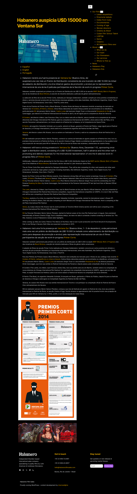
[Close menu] (90, 7)
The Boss (25, 198)
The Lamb (26, 189)
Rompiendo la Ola (103, 111)
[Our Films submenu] (101, 12)
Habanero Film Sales (27, 482)
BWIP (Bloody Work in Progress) (104, 91)
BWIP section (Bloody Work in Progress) (104, 161)
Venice (24, 207)
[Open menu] (82, 41)
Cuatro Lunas (61, 111)
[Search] (96, 75)
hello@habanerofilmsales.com (65, 467)
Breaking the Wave (35, 183)
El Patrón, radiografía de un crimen (41, 259)
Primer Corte (107, 87)
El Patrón (43, 109)
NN (35, 111)
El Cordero (35, 109)
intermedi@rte (63, 485)
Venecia (50, 109)
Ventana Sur (64, 147)
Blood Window (44, 94)
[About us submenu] (101, 47)
